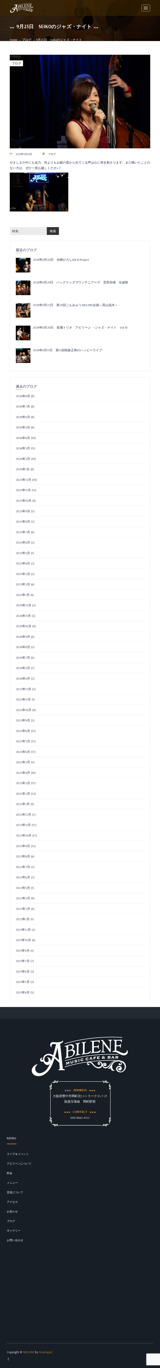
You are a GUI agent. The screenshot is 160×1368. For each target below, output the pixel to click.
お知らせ (12, 1211)
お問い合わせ (15, 1240)
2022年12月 (23, 814)
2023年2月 (23, 794)
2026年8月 (23, 396)
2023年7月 (23, 741)
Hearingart (46, 1352)
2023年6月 (23, 752)
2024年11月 (23, 616)
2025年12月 (23, 480)
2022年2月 (23, 909)
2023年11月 (23, 699)
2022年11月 (23, 825)
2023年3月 (23, 783)
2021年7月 (23, 961)
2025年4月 (23, 563)
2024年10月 (23, 626)
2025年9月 (23, 511)
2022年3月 (23, 898)
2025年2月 (23, 584)
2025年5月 (23, 553)
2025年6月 (23, 542)
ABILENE (28, 1352)
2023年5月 (23, 762)
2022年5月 (23, 888)
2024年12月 (23, 605)
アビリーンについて (19, 1163)
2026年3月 (23, 448)
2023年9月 (23, 720)
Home (13, 40)
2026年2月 (23, 459)
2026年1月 (23, 469)
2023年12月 (23, 689)
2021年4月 (23, 992)
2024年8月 (23, 647)
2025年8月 (23, 521)
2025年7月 (23, 532)
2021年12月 (23, 930)
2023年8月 (23, 731)
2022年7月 (23, 867)
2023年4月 (23, 773)
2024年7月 (23, 657)
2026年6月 (23, 417)
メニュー (12, 1182)
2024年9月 (23, 637)
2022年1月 (23, 919)
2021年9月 (23, 950)
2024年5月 (23, 668)
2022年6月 (23, 877)
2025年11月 (23, 490)
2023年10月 (23, 710)
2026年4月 (23, 438)
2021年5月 (23, 982)
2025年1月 (23, 595)
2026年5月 (23, 427)
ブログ (26, 40)
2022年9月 (23, 846)
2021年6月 (23, 971)
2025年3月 (23, 574)
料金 (9, 1173)
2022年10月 (23, 835)
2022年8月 (23, 856)
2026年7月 (23, 406)
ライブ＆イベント (18, 1154)
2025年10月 (23, 501)
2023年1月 (23, 804)
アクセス (12, 1202)
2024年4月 (23, 678)
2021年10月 (23, 940)
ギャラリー (13, 1230)
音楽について (15, 1192)
